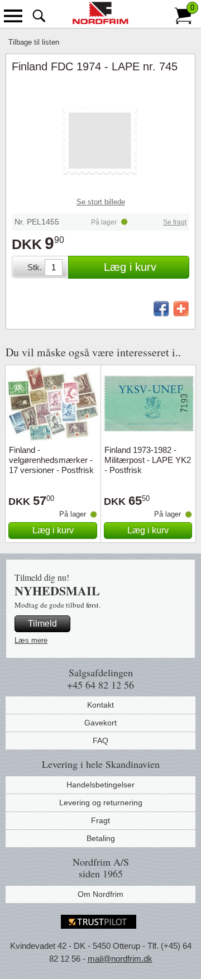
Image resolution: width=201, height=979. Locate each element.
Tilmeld (42, 623)
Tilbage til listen (33, 42)
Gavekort (100, 722)
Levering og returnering (100, 802)
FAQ (100, 740)
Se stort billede (100, 202)
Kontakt (100, 704)
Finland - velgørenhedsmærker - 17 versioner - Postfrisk (51, 460)
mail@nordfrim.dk (120, 958)
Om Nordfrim (100, 894)
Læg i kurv (130, 267)
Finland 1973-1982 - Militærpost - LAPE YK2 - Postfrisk (147, 460)
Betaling (101, 838)
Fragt (100, 820)
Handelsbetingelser (100, 784)
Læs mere (31, 640)
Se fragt (174, 222)
